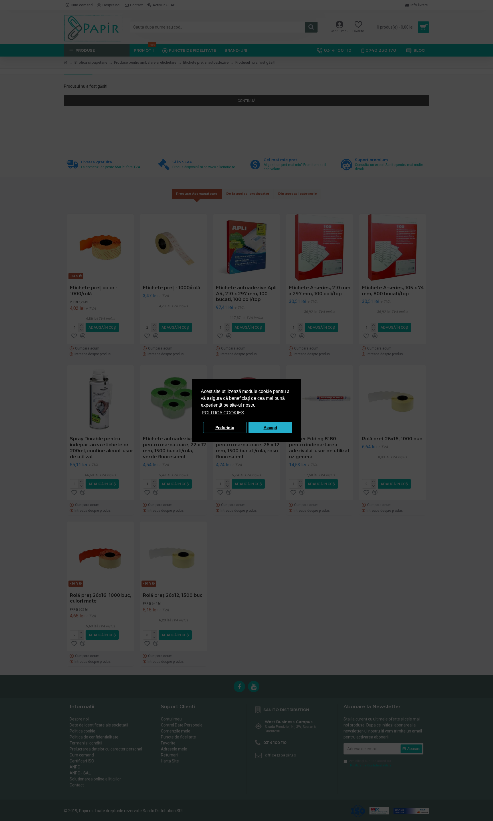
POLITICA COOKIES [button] (223, 412)
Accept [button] (270, 427)
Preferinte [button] (224, 427)
